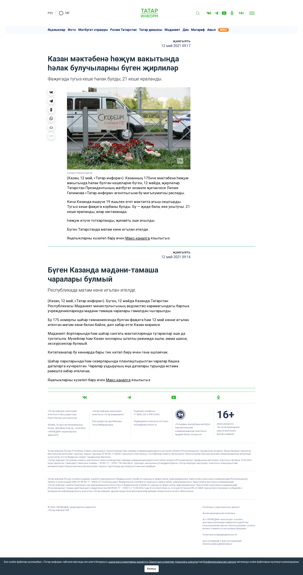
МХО (223, 30)
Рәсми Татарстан (123, 30)
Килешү (151, 568)
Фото (72, 30)
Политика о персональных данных (221, 507)
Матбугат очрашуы (93, 30)
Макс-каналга (137, 238)
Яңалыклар (56, 30)
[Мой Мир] (51, 127)
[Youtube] (224, 13)
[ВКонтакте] (51, 92)
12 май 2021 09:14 (175, 257)
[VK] (209, 13)
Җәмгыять (181, 41)
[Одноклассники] (51, 109)
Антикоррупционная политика (219, 513)
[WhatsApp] (51, 118)
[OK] (232, 13)
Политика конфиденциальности (220, 534)
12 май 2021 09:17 (175, 46)
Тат (67, 13)
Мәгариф (198, 30)
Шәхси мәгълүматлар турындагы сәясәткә (173, 561)
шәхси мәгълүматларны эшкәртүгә (128, 561)
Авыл (211, 30)
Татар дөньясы (150, 30)
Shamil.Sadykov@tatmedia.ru (217, 544)
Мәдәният (172, 30)
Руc (50, 13)
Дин (186, 30)
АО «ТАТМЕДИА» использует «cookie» (223, 519)
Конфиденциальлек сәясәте (219, 561)
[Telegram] (216, 13)
